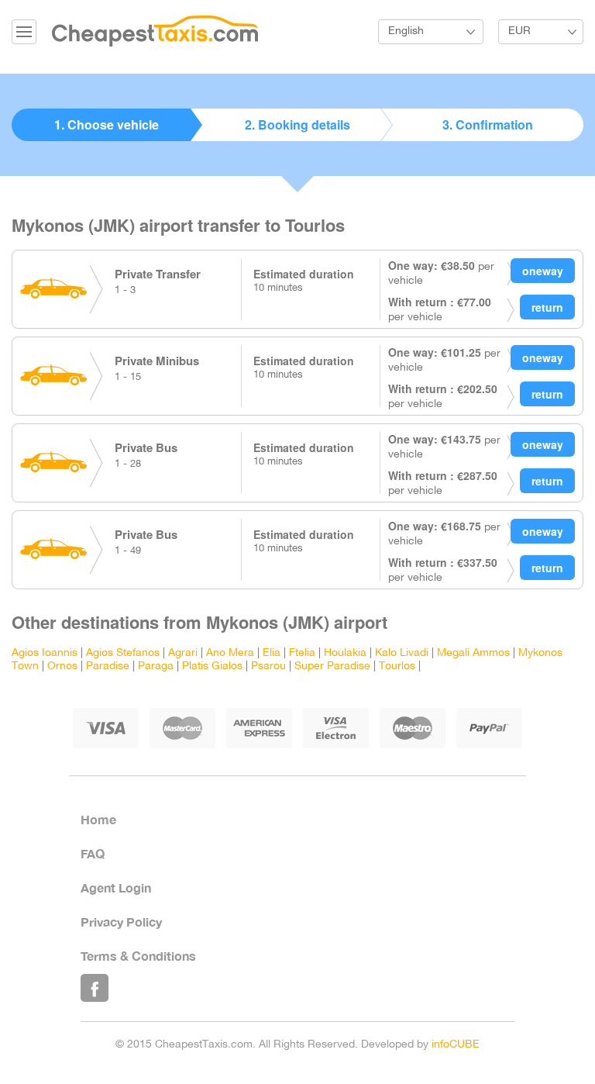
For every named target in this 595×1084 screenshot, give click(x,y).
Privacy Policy (121, 921)
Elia (271, 653)
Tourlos (397, 666)
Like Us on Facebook (94, 988)
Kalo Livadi (401, 653)
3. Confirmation (487, 124)
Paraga (156, 666)
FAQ (93, 853)
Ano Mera (230, 653)
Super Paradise (332, 666)
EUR (519, 31)
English (406, 31)
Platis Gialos (212, 666)
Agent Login (116, 887)
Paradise (107, 666)
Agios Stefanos (123, 653)
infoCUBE (456, 1045)
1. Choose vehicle (106, 124)
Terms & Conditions (138, 955)
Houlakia (345, 653)
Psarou (268, 666)
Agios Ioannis (44, 653)
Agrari (183, 653)
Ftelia (302, 653)
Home (98, 819)
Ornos (62, 666)
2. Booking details (297, 124)
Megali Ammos (473, 653)
